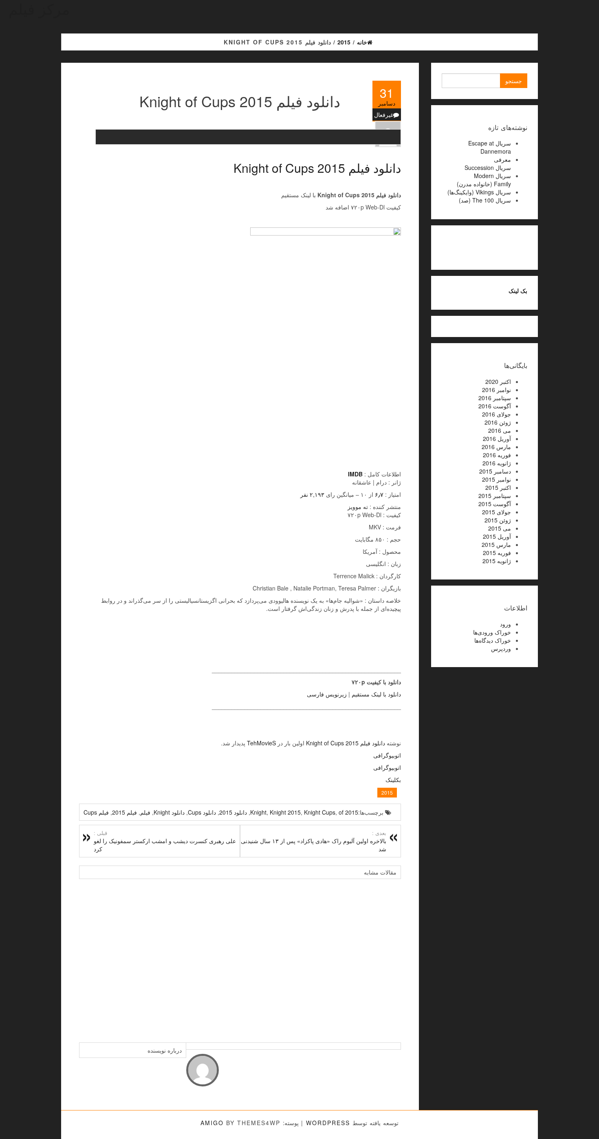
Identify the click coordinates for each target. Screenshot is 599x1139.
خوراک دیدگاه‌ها (492, 640)
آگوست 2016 (494, 406)
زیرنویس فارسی (327, 694)
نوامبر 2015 (496, 479)
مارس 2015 (496, 544)
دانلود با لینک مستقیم (376, 694)
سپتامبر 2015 (494, 495)
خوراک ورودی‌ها (492, 632)
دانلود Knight (169, 812)
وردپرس (501, 648)
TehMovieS (261, 743)
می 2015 (499, 528)
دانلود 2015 (233, 812)
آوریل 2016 (497, 438)
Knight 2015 (285, 812)
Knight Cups (319, 812)
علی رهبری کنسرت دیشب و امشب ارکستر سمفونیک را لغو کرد (165, 841)
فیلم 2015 (124, 812)
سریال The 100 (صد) (485, 200)
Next (393, 956)
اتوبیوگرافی (387, 755)
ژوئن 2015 (497, 520)
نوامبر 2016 (496, 390)
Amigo (212, 1123)
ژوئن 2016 (497, 422)
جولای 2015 (496, 512)
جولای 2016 (496, 414)
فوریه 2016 (497, 455)
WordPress (328, 1123)
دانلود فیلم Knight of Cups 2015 (317, 167)
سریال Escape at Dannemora (489, 147)
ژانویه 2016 (496, 463)
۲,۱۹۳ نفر (312, 494)
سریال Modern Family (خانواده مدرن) (484, 180)
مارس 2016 (496, 447)
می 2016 (499, 430)
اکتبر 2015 (498, 487)
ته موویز (358, 506)
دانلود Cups (202, 812)
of (341, 812)
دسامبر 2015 (495, 471)
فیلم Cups (96, 812)
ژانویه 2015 (496, 561)
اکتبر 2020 (498, 381)
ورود (505, 624)
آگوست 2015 (494, 504)
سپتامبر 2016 (494, 398)
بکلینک (393, 779)
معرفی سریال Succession (488, 163)
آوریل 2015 (497, 536)
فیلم (145, 812)
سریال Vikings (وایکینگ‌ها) (479, 192)
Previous (87, 956)
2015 (387, 792)
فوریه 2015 (497, 553)
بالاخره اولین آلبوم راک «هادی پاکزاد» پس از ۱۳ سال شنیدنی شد (313, 841)
